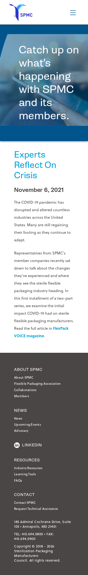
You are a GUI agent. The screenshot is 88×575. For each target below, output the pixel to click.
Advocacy (21, 430)
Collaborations (25, 389)
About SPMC (24, 377)
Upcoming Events (27, 424)
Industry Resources (28, 467)
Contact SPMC (25, 502)
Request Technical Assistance (36, 508)
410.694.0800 (32, 533)
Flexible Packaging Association (37, 383)
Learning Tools (25, 474)
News (18, 418)
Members (21, 395)
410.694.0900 (24, 538)
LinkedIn (32, 445)
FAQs (18, 480)
